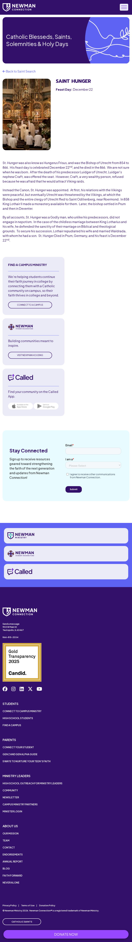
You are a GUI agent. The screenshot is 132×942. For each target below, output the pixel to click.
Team (6, 840)
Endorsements (13, 854)
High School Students (18, 718)
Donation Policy (47, 905)
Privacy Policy (9, 905)
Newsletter (11, 797)
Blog (6, 868)
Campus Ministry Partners (20, 804)
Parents (9, 740)
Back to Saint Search (20, 71)
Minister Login (12, 811)
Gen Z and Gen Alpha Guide (20, 754)
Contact (9, 847)
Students (10, 704)
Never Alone (11, 882)
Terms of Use (28, 905)
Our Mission (11, 833)
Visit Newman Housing (30, 355)
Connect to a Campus (30, 304)
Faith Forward (12, 875)
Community (10, 790)
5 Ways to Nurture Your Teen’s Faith (27, 761)
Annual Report (13, 861)
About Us (10, 826)
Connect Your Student (18, 747)
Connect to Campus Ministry (22, 711)
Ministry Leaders (16, 776)
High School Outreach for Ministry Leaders (32, 783)
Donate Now (66, 934)
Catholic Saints (22, 921)
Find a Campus (12, 725)
